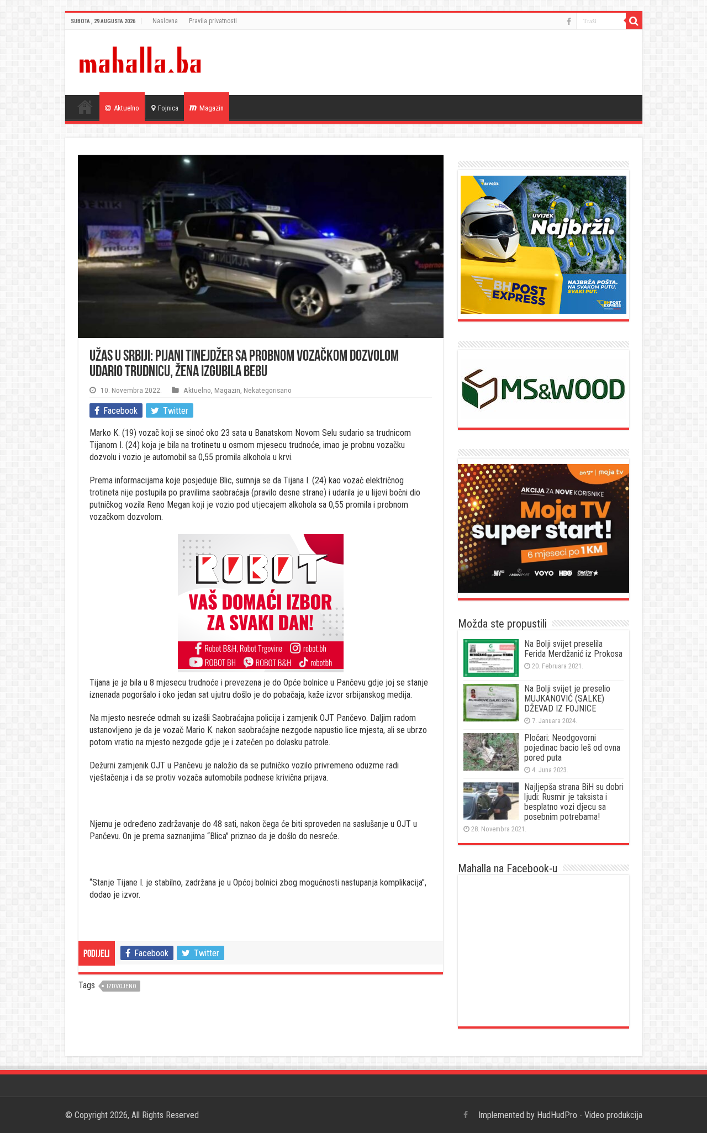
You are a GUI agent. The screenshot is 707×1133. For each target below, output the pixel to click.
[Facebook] (569, 21)
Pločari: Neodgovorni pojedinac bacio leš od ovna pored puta (572, 748)
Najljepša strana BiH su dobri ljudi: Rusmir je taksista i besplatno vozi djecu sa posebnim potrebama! (574, 802)
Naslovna (165, 21)
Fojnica (168, 108)
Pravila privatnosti (213, 21)
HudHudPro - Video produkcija (589, 1115)
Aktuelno (126, 108)
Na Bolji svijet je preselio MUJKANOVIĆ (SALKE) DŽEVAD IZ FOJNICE (567, 698)
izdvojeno (121, 986)
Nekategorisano (268, 390)
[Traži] (634, 21)
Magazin (211, 108)
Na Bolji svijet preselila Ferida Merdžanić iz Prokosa (573, 649)
